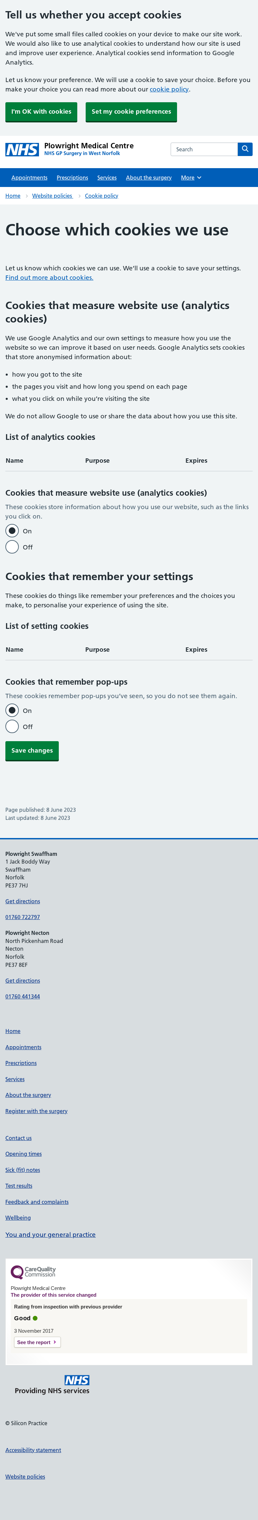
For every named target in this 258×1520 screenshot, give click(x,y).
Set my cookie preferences (131, 111)
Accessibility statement (33, 1450)
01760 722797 (22, 917)
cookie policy (169, 89)
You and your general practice (50, 1235)
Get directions (22, 901)
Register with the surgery (36, 1111)
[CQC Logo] (33, 1278)
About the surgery (149, 177)
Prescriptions (72, 177)
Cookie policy (101, 195)
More (190, 177)
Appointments (29, 177)
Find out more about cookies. (49, 277)
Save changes (32, 750)
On (27, 531)
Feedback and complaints (37, 1202)
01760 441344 (22, 996)
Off (28, 547)
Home (12, 195)
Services (107, 177)
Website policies (52, 195)
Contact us (18, 1138)
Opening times (23, 1153)
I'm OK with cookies (41, 111)
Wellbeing (18, 1217)
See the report (33, 1342)
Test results (18, 1185)
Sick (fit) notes (22, 1170)
